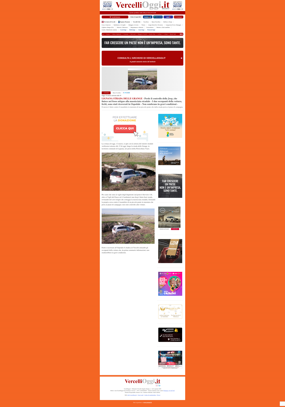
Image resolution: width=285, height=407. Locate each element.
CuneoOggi (141, 29)
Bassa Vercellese (156, 22)
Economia (126, 34)
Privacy (158, 395)
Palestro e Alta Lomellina (163, 27)
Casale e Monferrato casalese (109, 29)
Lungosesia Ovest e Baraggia (173, 25)
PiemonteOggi (151, 29)
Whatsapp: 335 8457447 (169, 390)
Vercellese (146, 22)
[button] (180, 34)
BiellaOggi (132, 29)
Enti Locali (133, 34)
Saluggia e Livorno (133, 25)
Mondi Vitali (173, 34)
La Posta (160, 34)
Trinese (143, 25)
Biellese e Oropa (167, 22)
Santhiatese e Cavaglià (120, 25)
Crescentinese (150, 27)
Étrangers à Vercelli (142, 34)
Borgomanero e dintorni (137, 27)
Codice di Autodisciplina (150, 395)
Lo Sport (166, 34)
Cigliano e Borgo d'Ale (108, 27)
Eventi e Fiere (152, 34)
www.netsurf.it (147, 402)
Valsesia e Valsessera (122, 27)
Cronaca (108, 34)
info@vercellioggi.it (132, 395)
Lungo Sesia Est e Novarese (155, 25)
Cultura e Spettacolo (116, 34)
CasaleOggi (123, 29)
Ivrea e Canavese (106, 25)
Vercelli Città (136, 22)
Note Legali (140, 395)
